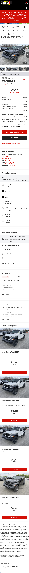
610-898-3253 (9, 160)
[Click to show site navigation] (26, 8)
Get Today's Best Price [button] (14, 132)
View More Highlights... (8, 263)
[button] (6, 8)
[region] (15, 112)
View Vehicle (14, 372)
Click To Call (15, 138)
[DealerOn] (5, 563)
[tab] (5, 277)
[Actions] (26, 80)
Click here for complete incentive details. (11, 143)
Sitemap (15, 564)
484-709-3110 (13, 165)
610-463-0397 (9, 164)
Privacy (19, 564)
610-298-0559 (10, 162)
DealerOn (11, 564)
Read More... (5, 294)
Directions (16, 8)
